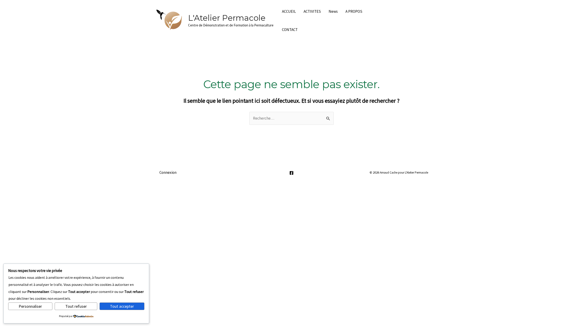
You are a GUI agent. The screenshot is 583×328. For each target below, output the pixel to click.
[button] (409, 20)
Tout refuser (76, 306)
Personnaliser (30, 306)
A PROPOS (353, 11)
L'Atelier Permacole (227, 18)
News (333, 11)
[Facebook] (291, 173)
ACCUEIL (289, 11)
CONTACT (290, 29)
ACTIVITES (312, 11)
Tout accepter (122, 306)
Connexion (167, 172)
